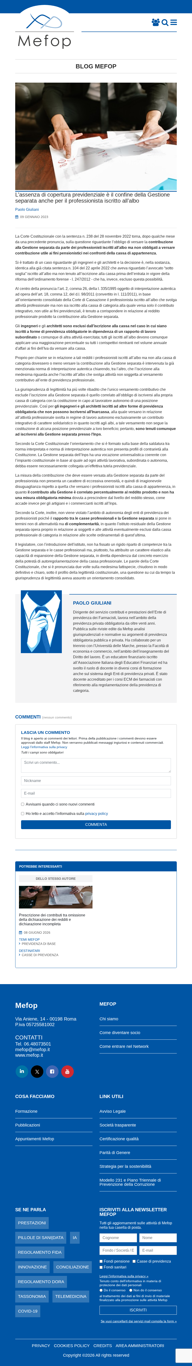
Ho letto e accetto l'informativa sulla (67, 814)
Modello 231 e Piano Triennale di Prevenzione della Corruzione (130, 1182)
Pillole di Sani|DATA (40, 1237)
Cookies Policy (72, 1345)
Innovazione (32, 1267)
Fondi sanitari (115, 1267)
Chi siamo (109, 1019)
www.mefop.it (29, 1055)
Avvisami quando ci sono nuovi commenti (60, 804)
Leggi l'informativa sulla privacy (44, 747)
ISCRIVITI (138, 1310)
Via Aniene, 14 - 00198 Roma (45, 1018)
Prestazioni (32, 1223)
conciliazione (72, 1267)
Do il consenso (115, 1290)
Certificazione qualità (119, 1139)
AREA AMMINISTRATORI (140, 1345)
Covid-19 (27, 1311)
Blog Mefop (96, 66)
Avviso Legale (113, 1111)
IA (75, 1237)
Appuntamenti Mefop (34, 1139)
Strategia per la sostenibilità (125, 1166)
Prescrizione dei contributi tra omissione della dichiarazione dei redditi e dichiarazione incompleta (52, 919)
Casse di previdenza (154, 1261)
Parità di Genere (115, 1153)
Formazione (26, 1111)
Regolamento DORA (41, 1281)
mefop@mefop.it (32, 1049)
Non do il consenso (147, 1290)
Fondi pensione (117, 1261)
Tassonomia (32, 1296)
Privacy (41, 1345)
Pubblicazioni (27, 1125)
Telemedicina (70, 1296)
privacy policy (96, 814)
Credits (102, 1345)
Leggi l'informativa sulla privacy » (124, 1276)
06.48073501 (37, 1043)
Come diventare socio (120, 1033)
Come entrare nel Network (124, 1046)
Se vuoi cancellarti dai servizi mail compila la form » (139, 1321)
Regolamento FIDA (40, 1252)
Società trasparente (118, 1125)
